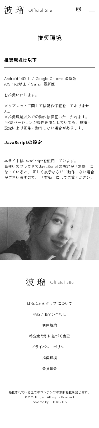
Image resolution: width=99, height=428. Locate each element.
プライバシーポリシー (49, 346)
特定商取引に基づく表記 (49, 336)
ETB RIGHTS (58, 401)
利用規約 (49, 325)
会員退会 (49, 368)
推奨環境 (49, 357)
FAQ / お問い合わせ (49, 314)
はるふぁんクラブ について (49, 303)
